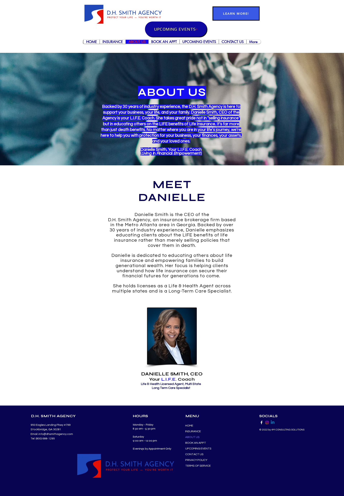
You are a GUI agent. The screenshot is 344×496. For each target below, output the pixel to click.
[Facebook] (261, 422)
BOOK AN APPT (195, 442)
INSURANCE (193, 431)
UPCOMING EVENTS (198, 448)
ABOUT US (192, 437)
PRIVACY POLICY (196, 460)
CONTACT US (194, 454)
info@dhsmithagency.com (56, 434)
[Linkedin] (272, 422)
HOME (189, 425)
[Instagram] (267, 422)
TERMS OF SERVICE (198, 465)
